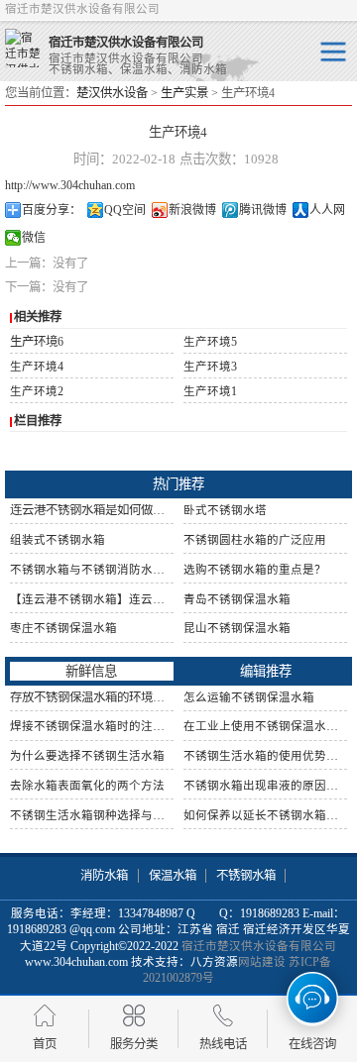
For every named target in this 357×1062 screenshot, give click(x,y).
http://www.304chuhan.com (70, 185)
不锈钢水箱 (246, 876)
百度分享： (51, 210)
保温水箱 (172, 876)
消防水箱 (104, 876)
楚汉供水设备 (112, 93)
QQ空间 (125, 210)
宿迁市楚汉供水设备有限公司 (258, 946)
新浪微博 (192, 210)
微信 (34, 238)
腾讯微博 (263, 210)
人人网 (327, 210)
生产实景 (184, 93)
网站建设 (262, 962)
